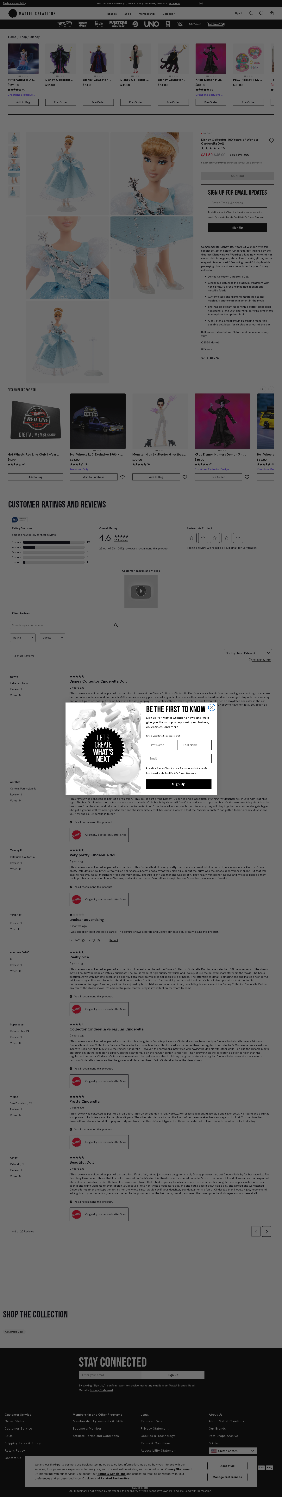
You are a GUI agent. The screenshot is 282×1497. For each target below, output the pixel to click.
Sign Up (178, 784)
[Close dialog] (211, 707)
